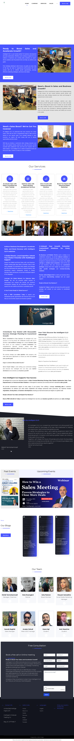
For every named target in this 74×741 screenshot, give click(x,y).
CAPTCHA (46, 684)
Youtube (24, 722)
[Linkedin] (9, 601)
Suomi (41, 710)
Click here (46, 740)
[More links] (57, 4)
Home (24, 708)
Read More (10, 211)
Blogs (43, 529)
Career (24, 713)
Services (24, 715)
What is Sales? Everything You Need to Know (44, 534)
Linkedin (24, 719)
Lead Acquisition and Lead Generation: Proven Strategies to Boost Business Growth (62, 541)
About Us (25, 710)
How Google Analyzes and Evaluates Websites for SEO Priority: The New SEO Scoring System (30, 544)
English (41, 708)
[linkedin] (11, 451)
